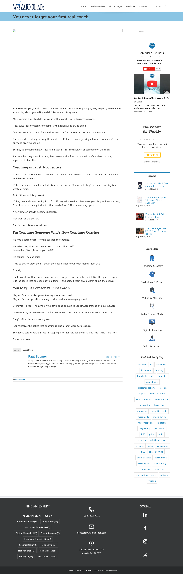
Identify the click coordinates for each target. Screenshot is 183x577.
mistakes (161, 422)
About (16, 350)
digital (142, 393)
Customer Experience (37, 527)
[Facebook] (108, 357)
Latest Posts (28, 350)
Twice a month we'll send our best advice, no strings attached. (152, 145)
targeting (145, 469)
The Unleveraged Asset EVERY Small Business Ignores (156, 231)
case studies (152, 381)
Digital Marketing (26, 533)
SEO (143, 451)
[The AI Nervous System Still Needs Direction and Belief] (140, 198)
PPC (143, 434)
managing (142, 411)
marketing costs (159, 411)
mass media (143, 416)
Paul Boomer (37, 356)
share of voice (144, 457)
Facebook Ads (161, 399)
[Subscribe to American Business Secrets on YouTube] (152, 69)
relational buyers (158, 440)
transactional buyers (146, 475)
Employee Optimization (37, 539)
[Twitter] (111, 357)
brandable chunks (146, 376)
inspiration (145, 405)
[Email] (119, 357)
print (151, 434)
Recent (152, 175)
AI (151, 364)
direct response (157, 393)
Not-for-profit (26, 550)
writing (152, 480)
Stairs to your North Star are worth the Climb (156, 184)
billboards (146, 370)
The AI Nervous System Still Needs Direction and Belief (156, 200)
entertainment (143, 399)
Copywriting (50, 521)
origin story (145, 428)
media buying (159, 416)
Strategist (26, 556)
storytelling (160, 463)
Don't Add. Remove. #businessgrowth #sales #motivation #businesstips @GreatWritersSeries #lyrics (152, 98)
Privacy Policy (111, 570)
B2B (48, 515)
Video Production (46, 556)
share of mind (156, 451)
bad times (161, 364)
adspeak (142, 364)
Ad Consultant (32, 515)
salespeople (163, 445)
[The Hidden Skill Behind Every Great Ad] (140, 214)
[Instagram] (145, 541)
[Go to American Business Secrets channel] (152, 46)
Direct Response (50, 533)
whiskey (164, 475)
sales (150, 445)
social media (161, 457)
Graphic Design (28, 544)
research (140, 445)
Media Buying (48, 544)
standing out (144, 463)
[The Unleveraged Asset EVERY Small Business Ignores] (140, 229)
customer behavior (147, 387)
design (163, 387)
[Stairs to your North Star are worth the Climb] (140, 184)
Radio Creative (48, 550)
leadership (159, 405)
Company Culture (27, 521)
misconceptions (146, 422)
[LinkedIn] (115, 357)
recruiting (141, 440)
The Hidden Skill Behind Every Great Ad (156, 215)
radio (160, 434)
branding (162, 376)
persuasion (159, 428)
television (159, 469)
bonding (159, 370)
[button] (166, 6)
